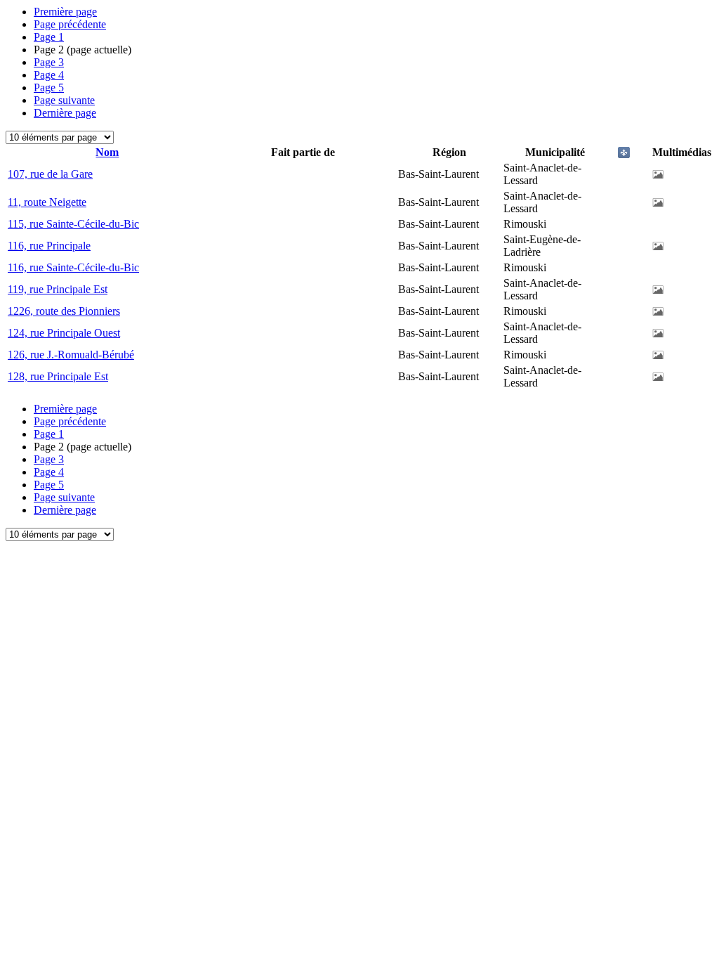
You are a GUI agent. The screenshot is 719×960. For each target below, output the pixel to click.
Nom (107, 152)
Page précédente (70, 24)
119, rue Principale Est (57, 289)
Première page (65, 12)
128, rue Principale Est (58, 376)
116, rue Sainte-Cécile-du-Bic (73, 267)
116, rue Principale (49, 246)
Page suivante (64, 100)
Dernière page (65, 113)
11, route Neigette (47, 202)
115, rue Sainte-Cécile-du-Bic (73, 224)
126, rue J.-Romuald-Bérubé (71, 355)
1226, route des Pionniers (64, 311)
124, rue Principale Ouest (64, 333)
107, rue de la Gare (50, 174)
